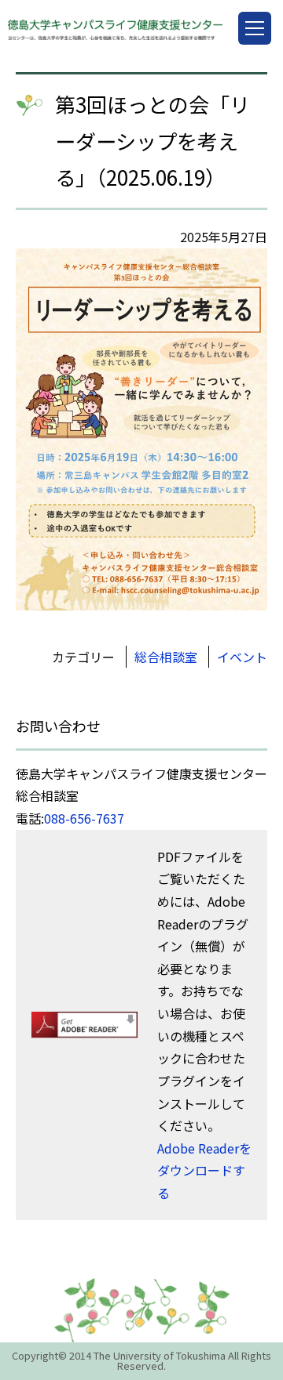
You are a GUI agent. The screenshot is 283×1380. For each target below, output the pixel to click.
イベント (242, 656)
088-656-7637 (84, 818)
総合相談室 (165, 656)
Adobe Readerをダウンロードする (204, 1170)
